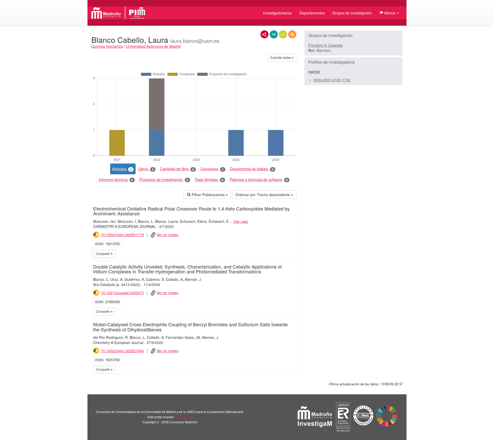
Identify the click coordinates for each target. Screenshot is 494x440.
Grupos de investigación (352, 12)
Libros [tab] (146, 168)
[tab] (353, 35)
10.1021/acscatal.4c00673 (122, 292)
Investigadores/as (277, 12)
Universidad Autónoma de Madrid (153, 46)
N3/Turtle (283, 34)
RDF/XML (264, 34)
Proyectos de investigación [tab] (163, 179)
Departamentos (312, 12)
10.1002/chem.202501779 (122, 234)
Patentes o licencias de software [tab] (259, 179)
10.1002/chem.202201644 (122, 350)
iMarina (291, 253)
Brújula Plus (182, 417)
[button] (389, 12)
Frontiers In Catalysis (325, 45)
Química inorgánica (107, 46)
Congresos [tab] (212, 168)
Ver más (241, 221)
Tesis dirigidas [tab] (209, 179)
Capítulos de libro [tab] (177, 168)
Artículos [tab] (122, 168)
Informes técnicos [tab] (116, 179)
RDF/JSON (292, 34)
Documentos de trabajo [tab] (252, 168)
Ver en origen (168, 234)
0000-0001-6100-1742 (332, 79)
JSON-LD (274, 34)
